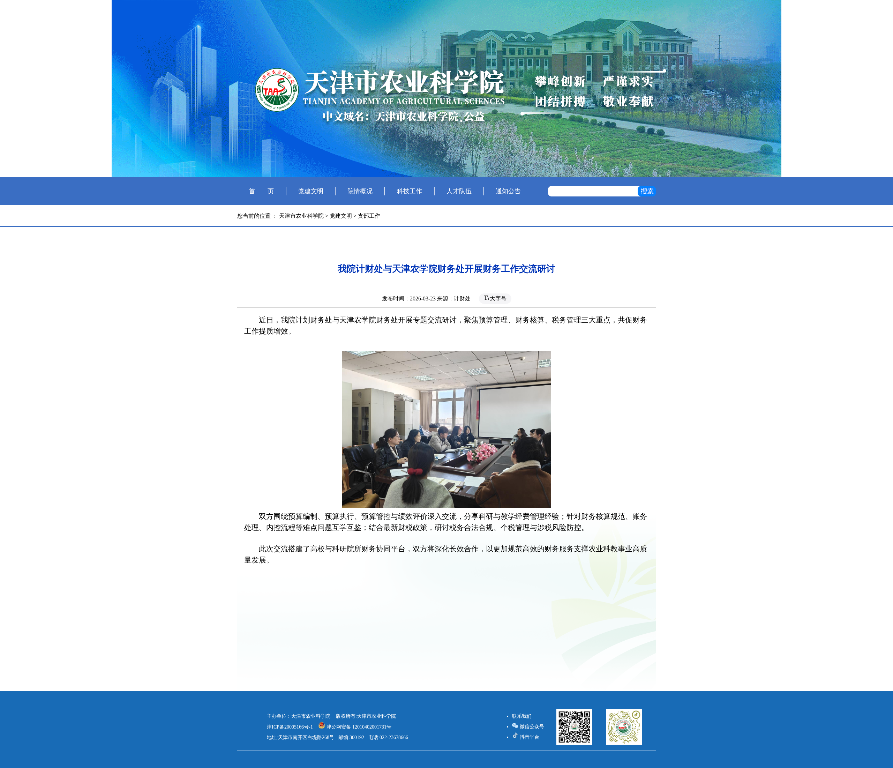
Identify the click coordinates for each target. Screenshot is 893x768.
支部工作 (369, 216)
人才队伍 (459, 191)
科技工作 (409, 191)
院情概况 (360, 191)
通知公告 (508, 191)
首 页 (261, 191)
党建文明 (310, 191)
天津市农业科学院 (301, 216)
